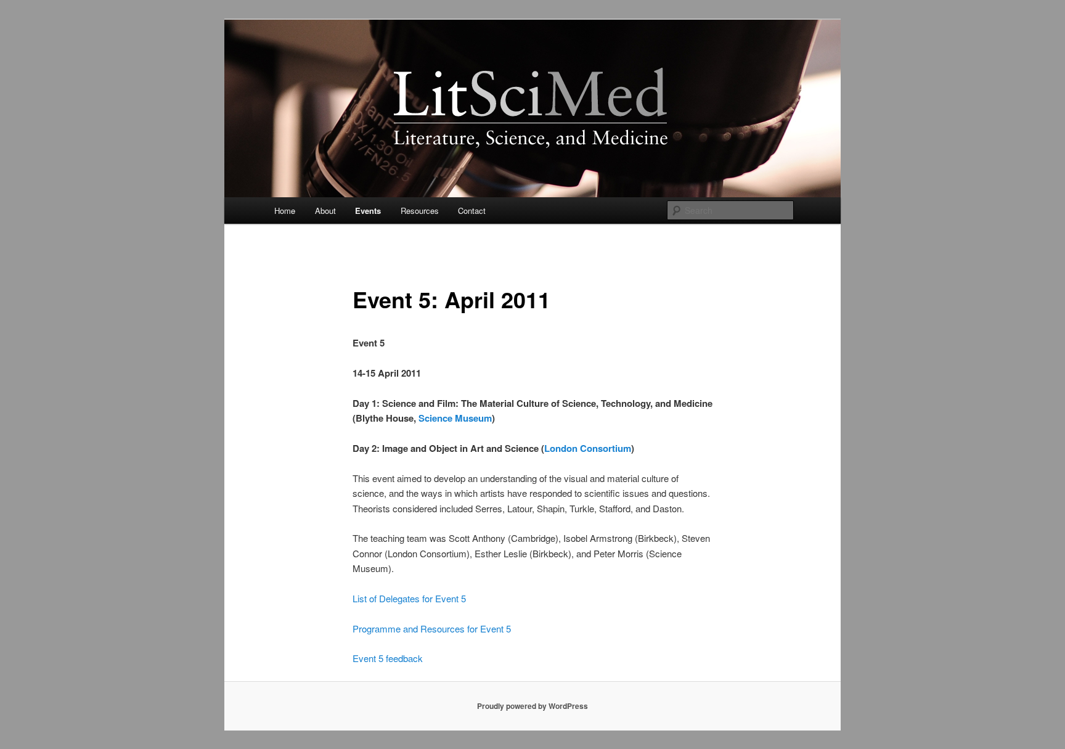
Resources (420, 210)
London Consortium (587, 448)
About (325, 210)
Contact (472, 210)
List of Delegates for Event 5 (409, 598)
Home (284, 210)
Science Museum (455, 418)
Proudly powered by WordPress (532, 705)
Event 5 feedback (388, 658)
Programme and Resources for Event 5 (432, 628)
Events (368, 210)
